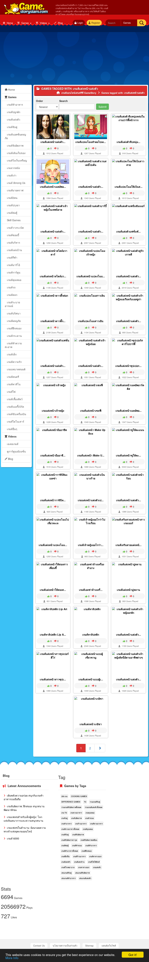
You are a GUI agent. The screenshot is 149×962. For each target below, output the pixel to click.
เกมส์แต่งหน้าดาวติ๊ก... (53, 321)
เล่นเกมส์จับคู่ (66, 873)
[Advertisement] (74, 59)
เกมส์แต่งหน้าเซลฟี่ (90, 410)
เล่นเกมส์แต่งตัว (85, 878)
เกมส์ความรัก (14, 362)
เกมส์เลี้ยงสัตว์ (14, 399)
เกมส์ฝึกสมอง (13, 328)
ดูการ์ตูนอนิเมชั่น (16, 451)
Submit (102, 107)
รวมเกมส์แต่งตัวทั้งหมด (93, 807)
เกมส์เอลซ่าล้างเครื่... (90, 590)
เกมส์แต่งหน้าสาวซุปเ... (53, 679)
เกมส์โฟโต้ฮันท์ (94, 862)
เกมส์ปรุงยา (13, 205)
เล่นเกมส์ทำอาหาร (68, 878)
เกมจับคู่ (64, 818)
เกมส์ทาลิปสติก (90, 634)
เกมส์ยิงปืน (65, 856)
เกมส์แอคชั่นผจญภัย (15, 136)
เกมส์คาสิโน (13, 384)
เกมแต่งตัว (97, 867)
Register (95, 22)
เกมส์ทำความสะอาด (13, 345)
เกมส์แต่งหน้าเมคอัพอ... (53, 186)
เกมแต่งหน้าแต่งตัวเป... (91, 500)
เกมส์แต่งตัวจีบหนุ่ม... (128, 142)
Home (9, 23)
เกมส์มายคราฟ (14, 190)
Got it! (132, 954)
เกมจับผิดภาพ (76, 818)
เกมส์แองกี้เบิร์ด (15, 406)
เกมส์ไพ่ (10, 391)
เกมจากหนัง (13, 168)
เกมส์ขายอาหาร (96, 823)
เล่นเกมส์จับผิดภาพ (82, 873)
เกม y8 (64, 812)
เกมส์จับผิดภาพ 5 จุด (69, 840)
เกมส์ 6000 (12, 838)
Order (39, 101)
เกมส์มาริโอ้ (13, 265)
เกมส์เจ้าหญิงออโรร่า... (90, 545)
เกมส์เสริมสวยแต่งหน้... (129, 545)
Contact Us (39, 945)
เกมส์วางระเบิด (15, 227)
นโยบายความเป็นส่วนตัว (65, 945)
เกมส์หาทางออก (95, 856)
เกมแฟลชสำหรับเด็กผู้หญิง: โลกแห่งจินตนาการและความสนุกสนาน (23, 818)
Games (25, 23)
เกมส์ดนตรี (12, 377)
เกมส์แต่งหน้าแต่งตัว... (53, 142)
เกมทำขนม (89, 818)
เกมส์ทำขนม (77, 845)
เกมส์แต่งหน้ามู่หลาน (128, 590)
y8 (85, 802)
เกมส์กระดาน (14, 336)
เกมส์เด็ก (11, 354)
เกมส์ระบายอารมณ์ (12, 304)
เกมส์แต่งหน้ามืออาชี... (52, 455)
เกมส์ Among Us (15, 183)
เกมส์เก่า (11, 175)
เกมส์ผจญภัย (13, 321)
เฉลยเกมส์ (12, 444)
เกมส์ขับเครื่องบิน (16, 414)
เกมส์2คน (11, 198)
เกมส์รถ (10, 287)
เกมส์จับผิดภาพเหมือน (89, 840)
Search (63, 101)
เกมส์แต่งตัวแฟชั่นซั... (128, 231)
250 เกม (64, 796)
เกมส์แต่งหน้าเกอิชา (91, 724)
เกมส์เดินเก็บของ (15, 153)
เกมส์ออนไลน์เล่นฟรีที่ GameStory (26, 7)
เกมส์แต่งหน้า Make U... (90, 455)
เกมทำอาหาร (66, 823)
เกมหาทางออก (83, 867)
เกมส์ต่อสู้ (11, 212)
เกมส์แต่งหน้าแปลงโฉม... (90, 276)
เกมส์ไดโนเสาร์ (15, 421)
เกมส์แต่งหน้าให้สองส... (53, 590)
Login (80, 22)
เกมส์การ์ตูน (13, 272)
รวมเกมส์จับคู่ (95, 802)
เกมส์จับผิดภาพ (14, 145)
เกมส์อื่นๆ (11, 429)
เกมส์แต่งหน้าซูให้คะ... (128, 455)
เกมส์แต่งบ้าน (14, 250)
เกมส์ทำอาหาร (14, 104)
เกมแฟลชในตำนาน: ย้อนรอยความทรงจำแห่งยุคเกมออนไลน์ (25, 829)
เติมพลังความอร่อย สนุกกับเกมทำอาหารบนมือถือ (23, 797)
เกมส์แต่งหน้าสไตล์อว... (53, 276)
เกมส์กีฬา (11, 257)
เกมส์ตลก (11, 295)
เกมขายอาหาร (76, 812)
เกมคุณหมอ (90, 812)
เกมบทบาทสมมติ (15, 369)
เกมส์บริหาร (13, 242)
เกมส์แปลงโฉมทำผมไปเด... (90, 142)
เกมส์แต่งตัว (13, 119)
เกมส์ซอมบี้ (12, 235)
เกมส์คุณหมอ (13, 280)
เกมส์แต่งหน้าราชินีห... (53, 500)
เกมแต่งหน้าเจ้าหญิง (53, 410)
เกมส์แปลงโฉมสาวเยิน (90, 321)
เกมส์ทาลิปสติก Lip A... (53, 634)
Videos (43, 23)
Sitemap (89, 945)
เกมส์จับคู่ (11, 127)
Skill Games (13, 220)
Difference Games (70, 802)
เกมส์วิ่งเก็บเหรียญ (16, 160)
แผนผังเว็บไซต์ (109, 945)
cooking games (79, 796)
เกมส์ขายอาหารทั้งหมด (70, 829)
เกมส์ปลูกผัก (13, 112)
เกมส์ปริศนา (13, 313)
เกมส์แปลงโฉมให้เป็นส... (128, 186)
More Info (11, 957)
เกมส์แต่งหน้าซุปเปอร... (128, 366)
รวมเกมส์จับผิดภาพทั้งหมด (71, 807)
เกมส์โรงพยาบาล (67, 867)
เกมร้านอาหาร (80, 823)
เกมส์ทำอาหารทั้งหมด (69, 851)
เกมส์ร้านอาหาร (79, 856)
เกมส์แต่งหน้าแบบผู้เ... (90, 679)
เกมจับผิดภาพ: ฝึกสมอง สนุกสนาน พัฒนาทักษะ (24, 808)
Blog (60, 23)
